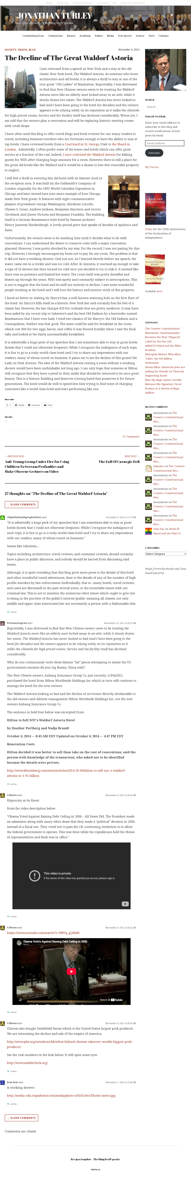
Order (148, 229)
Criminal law (55, 35)
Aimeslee (158, 466)
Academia (85, 35)
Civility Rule (62, 2)
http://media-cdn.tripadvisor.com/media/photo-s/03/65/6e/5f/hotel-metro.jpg (61, 1095)
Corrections (103, 2)
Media (110, 35)
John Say (158, 529)
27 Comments (131, 436)
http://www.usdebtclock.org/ (27, 1063)
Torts (151, 35)
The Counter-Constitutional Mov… (168, 417)
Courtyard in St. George (82, 144)
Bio (114, 2)
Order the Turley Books (133, 2)
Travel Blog (26, 49)
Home (49, 2)
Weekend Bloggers (83, 2)
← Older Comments (21, 504)
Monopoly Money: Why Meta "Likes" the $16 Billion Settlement (163, 358)
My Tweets (152, 167)
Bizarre (71, 35)
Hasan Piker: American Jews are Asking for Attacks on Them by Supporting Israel (165, 371)
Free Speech (125, 35)
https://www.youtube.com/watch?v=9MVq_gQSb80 (43, 933)
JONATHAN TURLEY (54, 15)
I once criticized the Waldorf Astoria (89, 154)
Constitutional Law (33, 35)
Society (10, 49)
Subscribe (154, 152)
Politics (99, 35)
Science (140, 35)
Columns (163, 35)
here (159, 291)
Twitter (172, 15)
